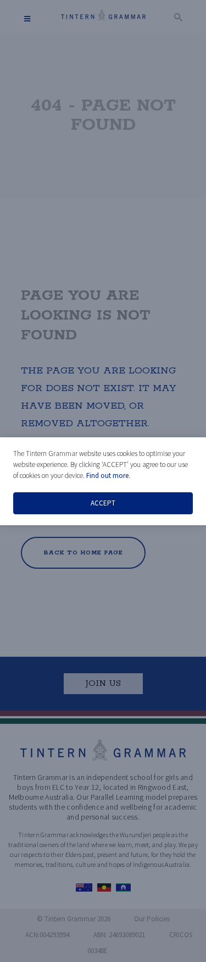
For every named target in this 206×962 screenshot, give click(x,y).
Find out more (107, 475)
